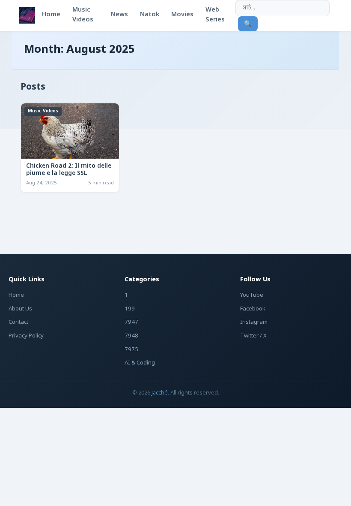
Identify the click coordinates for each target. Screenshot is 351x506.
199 (130, 309)
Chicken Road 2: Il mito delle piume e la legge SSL (68, 170)
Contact (18, 322)
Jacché (160, 393)
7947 (131, 322)
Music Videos (43, 111)
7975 (131, 349)
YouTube (251, 295)
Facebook (252, 309)
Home (16, 295)
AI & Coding (140, 363)
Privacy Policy (26, 336)
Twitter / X (253, 336)
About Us (20, 309)
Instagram (254, 322)
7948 (131, 336)
